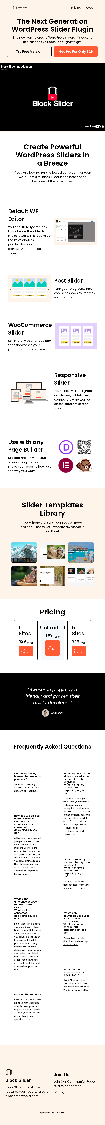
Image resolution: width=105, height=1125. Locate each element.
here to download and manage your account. (75, 941)
